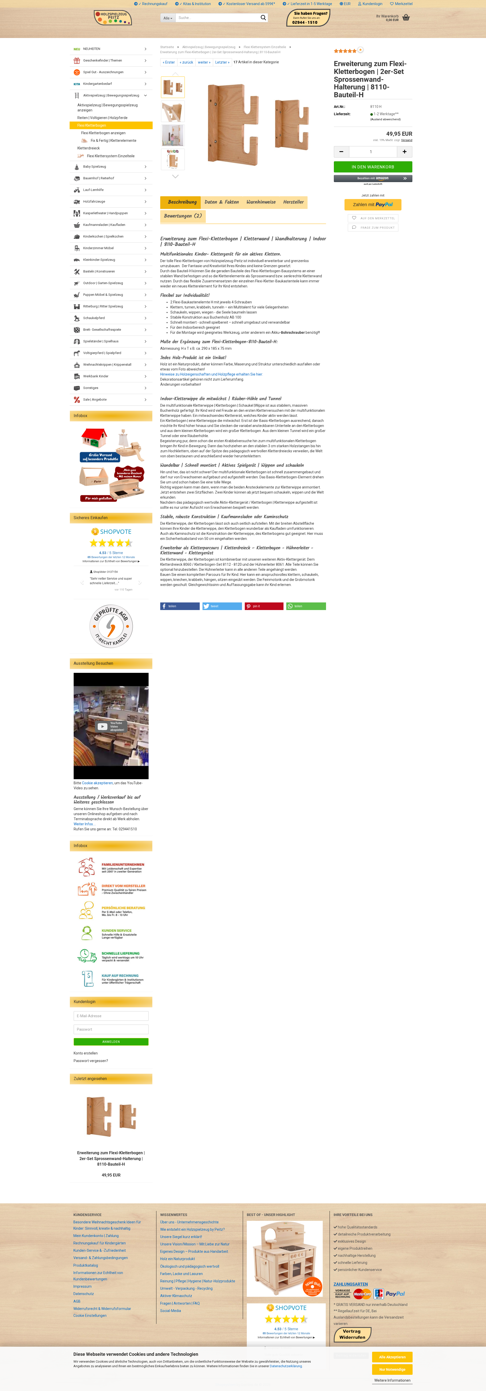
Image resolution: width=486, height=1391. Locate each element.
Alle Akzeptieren (392, 1357)
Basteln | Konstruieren (99, 271)
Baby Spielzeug (94, 166)
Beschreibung (180, 202)
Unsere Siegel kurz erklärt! (181, 1237)
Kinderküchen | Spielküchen (103, 236)
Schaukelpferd (94, 318)
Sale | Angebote (95, 399)
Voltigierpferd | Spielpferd (102, 353)
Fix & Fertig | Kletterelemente (113, 141)
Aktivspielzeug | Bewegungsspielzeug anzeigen (107, 107)
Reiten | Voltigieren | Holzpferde (102, 118)
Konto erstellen (86, 1053)
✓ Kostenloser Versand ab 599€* (248, 4)
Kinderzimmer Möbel (98, 248)
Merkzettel (403, 4)
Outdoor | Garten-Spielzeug (103, 283)
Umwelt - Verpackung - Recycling (186, 1288)
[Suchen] (263, 18)
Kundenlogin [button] (371, 4)
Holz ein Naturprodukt (177, 1259)
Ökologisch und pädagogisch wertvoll (189, 1266)
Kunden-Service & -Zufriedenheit (99, 1250)
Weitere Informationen (392, 1380)
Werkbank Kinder (95, 376)
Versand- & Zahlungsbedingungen (100, 1258)
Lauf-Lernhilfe (93, 190)
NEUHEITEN (91, 49)
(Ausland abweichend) (385, 119)
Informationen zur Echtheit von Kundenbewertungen (98, 1276)
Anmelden (111, 1042)
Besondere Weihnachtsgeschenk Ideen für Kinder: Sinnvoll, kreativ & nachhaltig (107, 1225)
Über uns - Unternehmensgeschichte (189, 1222)
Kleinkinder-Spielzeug (99, 260)
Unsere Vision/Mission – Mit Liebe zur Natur (195, 1244)
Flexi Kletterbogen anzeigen (103, 133)
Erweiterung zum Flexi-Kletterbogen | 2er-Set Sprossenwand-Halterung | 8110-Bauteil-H (111, 1158)
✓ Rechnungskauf (153, 4)
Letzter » (222, 62)
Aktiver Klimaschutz (176, 1296)
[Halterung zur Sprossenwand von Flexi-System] (258, 123)
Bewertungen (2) (183, 216)
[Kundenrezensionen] (345, 53)
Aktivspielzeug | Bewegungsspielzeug (111, 95)
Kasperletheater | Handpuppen (105, 213)
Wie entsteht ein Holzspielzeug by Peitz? (192, 1229)
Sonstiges (90, 388)
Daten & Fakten (222, 202)
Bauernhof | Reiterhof (98, 178)
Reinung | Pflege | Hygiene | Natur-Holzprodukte (197, 1281)
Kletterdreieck (88, 148)
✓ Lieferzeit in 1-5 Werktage (309, 4)
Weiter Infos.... (85, 824)
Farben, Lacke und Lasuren (181, 1274)
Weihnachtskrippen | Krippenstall (107, 364)
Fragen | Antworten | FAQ (180, 1303)
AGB (76, 1301)
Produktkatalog (85, 1265)
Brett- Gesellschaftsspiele (102, 329)
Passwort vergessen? (91, 1061)
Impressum (82, 1286)
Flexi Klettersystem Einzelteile (110, 156)
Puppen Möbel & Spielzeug (103, 295)
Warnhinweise (261, 202)
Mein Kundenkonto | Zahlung (96, 1236)
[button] (345, 4)
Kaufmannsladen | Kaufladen (104, 225)
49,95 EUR (111, 1175)
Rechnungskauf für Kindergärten (99, 1243)
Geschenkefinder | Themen (102, 60)
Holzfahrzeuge (94, 201)
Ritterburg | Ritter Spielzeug (103, 306)
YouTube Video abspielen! (117, 726)
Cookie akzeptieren (97, 783)
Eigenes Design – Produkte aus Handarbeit (194, 1251)
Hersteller (293, 202)
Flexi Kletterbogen (91, 125)
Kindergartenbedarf (97, 84)
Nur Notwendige (392, 1369)
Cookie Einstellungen (90, 1316)
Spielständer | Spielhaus (100, 341)
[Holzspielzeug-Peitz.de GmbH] (113, 18)
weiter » (204, 62)
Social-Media (170, 1311)
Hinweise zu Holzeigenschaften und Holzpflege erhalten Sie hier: (211, 374)
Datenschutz (83, 1294)
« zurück (186, 62)
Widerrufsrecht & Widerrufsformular (102, 1309)
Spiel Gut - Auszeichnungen (103, 72)
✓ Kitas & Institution (195, 4)
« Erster (169, 62)
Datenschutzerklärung (286, 1366)
